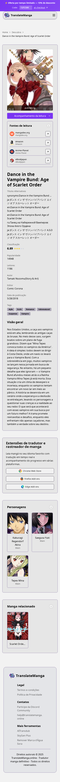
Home (5, 32)
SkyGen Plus (24, 735)
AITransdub (23, 730)
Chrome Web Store (32, 471)
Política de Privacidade (29, 694)
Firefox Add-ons (32, 478)
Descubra (16, 32)
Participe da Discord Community (28, 708)
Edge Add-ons (32, 486)
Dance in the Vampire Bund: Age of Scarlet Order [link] (26, 36)
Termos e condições (28, 690)
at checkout (39, 7)
